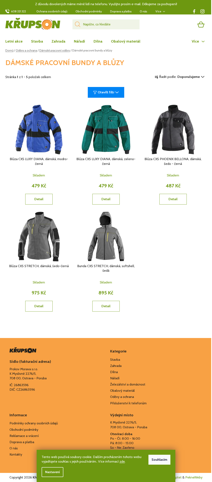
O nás (143, 11)
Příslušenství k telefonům (128, 403)
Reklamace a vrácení (24, 436)
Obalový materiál (122, 391)
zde (122, 461)
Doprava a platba (120, 11)
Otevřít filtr (106, 92)
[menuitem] (16, 41)
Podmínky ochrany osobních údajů (34, 423)
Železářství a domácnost (127, 384)
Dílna (114, 372)
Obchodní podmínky (89, 11)
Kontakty (16, 454)
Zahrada (116, 366)
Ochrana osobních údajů (51, 11)
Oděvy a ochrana (122, 397)
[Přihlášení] (185, 24)
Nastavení (52, 472)
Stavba (115, 360)
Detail (38, 199)
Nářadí (114, 378)
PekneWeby (193, 477)
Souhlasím (159, 460)
